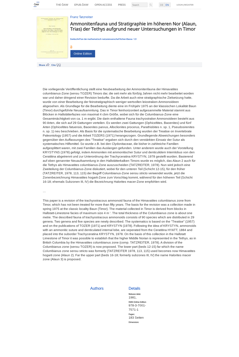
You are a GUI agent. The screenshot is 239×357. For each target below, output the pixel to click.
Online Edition (83, 53)
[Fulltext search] (150, 5)
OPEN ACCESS (103, 5)
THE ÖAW (62, 5)
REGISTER (188, 5)
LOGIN (180, 5)
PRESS (122, 5)
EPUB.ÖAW (81, 5)
